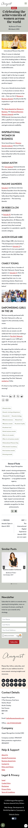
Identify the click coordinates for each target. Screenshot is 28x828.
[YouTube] (24, 680)
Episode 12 (16, 246)
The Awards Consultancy (9, 446)
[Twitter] (16, 680)
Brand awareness (7, 420)
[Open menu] (26, 3)
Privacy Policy (6, 789)
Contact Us (5, 764)
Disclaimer (5, 786)
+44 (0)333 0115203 (14, 723)
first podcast (9, 167)
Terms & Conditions (8, 792)
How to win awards (8, 435)
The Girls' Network (16, 336)
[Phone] (20, 685)
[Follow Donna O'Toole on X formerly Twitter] (12, 511)
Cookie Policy (6, 783)
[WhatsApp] (3, 400)
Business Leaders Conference (12, 570)
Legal (3, 780)
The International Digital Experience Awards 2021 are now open (21, 528)
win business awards (8, 450)
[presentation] (14, 559)
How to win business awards (10, 439)
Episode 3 (5, 188)
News (14, 8)
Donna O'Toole (14, 463)
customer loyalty (20, 423)
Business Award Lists (9, 761)
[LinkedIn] (10, 396)
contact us (5, 381)
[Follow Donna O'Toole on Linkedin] (15, 511)
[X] (18, 396)
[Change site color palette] (14, 818)
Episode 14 (13, 273)
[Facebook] (14, 396)
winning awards (7, 454)
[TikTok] (20, 680)
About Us (5, 755)
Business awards (7, 423)
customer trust (6, 427)
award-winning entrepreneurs (11, 412)
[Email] (7, 400)
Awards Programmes (9, 758)
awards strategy (17, 416)
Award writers (6, 408)
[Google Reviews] (11, 685)
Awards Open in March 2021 (7, 523)
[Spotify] (3, 685)
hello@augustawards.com (15, 718)
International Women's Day (10, 443)
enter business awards (9, 431)
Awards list (6, 416)
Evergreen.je (20, 810)
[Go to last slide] (4, 567)
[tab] (11, 583)
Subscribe (14, 642)
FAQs (3, 770)
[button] (24, 824)
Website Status (14, 814)
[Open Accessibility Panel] (3, 825)
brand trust (18, 420)
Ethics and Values (8, 767)
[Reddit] (21, 396)
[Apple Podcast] (7, 685)
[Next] (24, 567)
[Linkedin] (3, 680)
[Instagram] (7, 680)
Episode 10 (6, 214)
